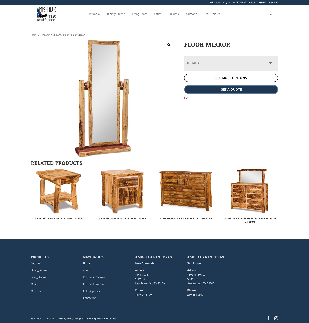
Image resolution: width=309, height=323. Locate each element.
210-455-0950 (195, 294)
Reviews (262, 2)
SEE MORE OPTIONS (231, 78)
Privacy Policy (66, 318)
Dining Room (39, 270)
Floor (66, 34)
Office (157, 14)
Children (174, 14)
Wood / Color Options (243, 2)
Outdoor (191, 14)
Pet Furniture (212, 14)
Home (34, 34)
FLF (186, 97)
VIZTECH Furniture (106, 318)
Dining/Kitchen (116, 14)
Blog (225, 2)
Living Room (139, 14)
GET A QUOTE (231, 89)
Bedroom (94, 14)
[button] (169, 45)
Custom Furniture (94, 284)
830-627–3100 (143, 294)
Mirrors (57, 34)
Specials (213, 2)
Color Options (91, 291)
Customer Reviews (94, 277)
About (272, 2)
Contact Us (89, 298)
